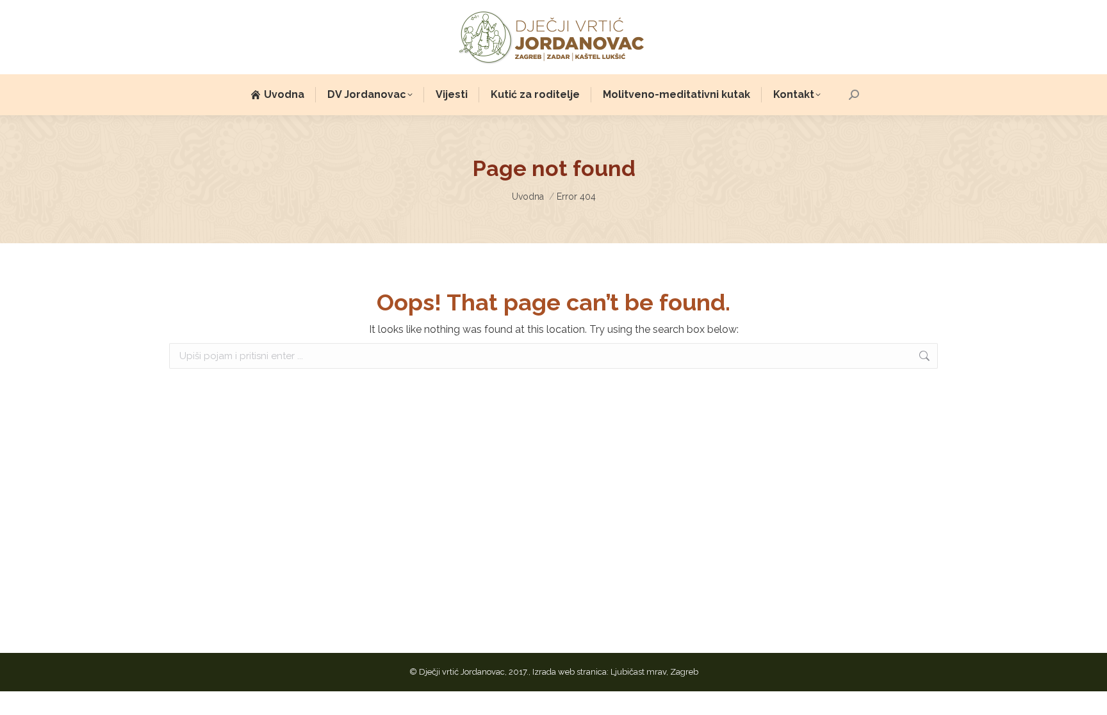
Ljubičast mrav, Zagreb (654, 672)
